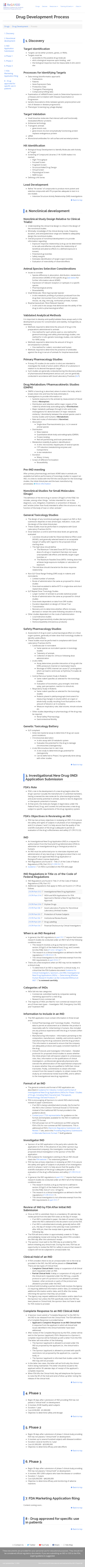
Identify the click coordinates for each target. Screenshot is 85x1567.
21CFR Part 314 (34, 895)
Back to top (77, 200)
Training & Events (66, 6)
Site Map (69, 1545)
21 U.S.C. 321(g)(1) (55, 950)
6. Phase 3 (8, 66)
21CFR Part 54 (34, 925)
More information (43, 484)
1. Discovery (9, 33)
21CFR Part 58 (34, 908)
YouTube (45, 1545)
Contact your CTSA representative (46, 1115)
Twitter (32, 1545)
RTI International (53, 1563)
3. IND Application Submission (9, 48)
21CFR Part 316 (34, 904)
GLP (77, 376)
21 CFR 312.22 (74, 1172)
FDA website (41, 1159)
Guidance (32, 867)
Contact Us (19, 1545)
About (78, 6)
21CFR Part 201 (34, 922)
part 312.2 (54, 960)
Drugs (38, 6)
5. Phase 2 (8, 61)
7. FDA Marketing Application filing (11, 73)
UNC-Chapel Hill (77, 1563)
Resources (53, 6)
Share (57, 1545)
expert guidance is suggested (42, 1556)
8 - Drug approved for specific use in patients (10, 85)
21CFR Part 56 (34, 918)
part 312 (59, 937)
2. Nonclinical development (9, 39)
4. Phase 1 (8, 56)
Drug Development (20, 26)
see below (72, 277)
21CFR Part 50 (34, 914)
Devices (44, 6)
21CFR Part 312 (34, 891)
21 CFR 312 (55, 864)
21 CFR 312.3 (48, 955)
